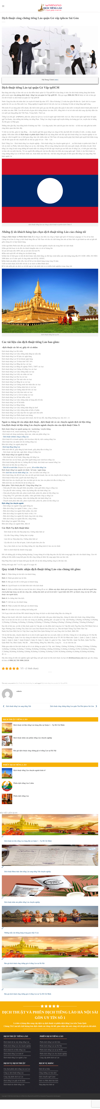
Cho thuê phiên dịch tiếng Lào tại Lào (17, 1069)
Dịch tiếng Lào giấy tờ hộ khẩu (14, 1081)
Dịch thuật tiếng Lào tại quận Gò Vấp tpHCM (54, 683)
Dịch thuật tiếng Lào (29, 683)
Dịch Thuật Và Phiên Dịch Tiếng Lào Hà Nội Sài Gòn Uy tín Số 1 (50, 1015)
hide (56, 80)
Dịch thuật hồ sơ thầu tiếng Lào (14, 1050)
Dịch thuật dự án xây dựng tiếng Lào (16, 1042)
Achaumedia (43, 1096)
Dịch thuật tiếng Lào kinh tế (13, 1054)
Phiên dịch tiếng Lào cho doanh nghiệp (17, 1046)
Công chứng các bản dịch (47, 1073)
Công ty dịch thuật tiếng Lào (14, 1073)
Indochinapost (57, 1096)
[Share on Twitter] (48, 675)
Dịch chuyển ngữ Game (47, 1077)
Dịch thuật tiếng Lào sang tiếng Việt (18, 706)
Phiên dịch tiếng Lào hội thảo (50, 1042)
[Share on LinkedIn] (59, 675)
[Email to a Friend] (52, 675)
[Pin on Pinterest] (56, 675)
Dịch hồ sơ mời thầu (10, 467)
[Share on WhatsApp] (40, 675)
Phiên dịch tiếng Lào (14, 765)
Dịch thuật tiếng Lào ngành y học (15, 1058)
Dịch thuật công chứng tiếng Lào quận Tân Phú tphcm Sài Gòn (72, 706)
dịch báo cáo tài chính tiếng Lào (17, 472)
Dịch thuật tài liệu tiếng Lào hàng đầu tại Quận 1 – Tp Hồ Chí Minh (39, 725)
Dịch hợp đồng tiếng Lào (11, 447)
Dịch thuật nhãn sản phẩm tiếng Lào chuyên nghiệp (32, 738)
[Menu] (3, 6)
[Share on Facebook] (44, 675)
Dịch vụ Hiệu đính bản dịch (48, 1081)
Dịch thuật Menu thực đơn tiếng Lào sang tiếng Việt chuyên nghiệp (27, 871)
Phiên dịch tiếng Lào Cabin (23, 783)
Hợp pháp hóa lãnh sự (46, 1084)
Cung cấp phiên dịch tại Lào (49, 1058)
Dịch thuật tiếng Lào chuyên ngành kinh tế (29, 770)
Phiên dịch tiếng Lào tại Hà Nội (51, 1046)
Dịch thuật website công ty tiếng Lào (16, 437)
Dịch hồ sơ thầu (44, 1069)
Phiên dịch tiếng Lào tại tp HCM (51, 1050)
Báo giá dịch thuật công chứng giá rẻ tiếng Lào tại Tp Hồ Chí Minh (27, 994)
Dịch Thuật (19, 683)
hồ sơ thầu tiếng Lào (39, 467)
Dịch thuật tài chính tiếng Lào (14, 1084)
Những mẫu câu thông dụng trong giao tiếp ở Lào (21, 933)
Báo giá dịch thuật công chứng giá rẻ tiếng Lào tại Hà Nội (34, 751)
